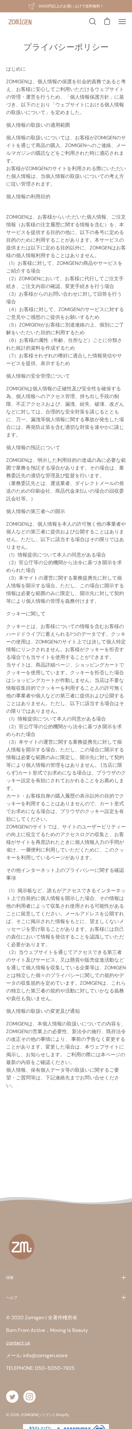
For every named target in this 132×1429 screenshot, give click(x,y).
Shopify (62, 1414)
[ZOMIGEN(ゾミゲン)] (20, 21)
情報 (10, 1277)
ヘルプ (11, 1297)
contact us (18, 1343)
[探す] (92, 21)
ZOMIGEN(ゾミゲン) (37, 1414)
